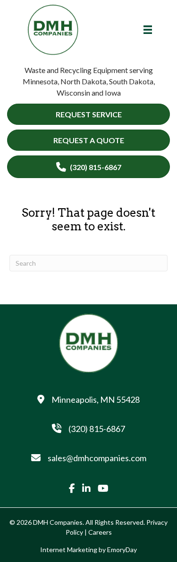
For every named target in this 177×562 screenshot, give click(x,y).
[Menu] (148, 30)
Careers (100, 532)
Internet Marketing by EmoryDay (88, 550)
